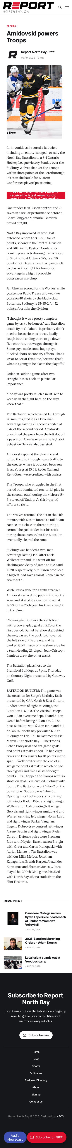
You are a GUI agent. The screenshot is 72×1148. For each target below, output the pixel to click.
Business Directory (36, 1080)
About (36, 1087)
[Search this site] (60, 7)
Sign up (35, 1094)
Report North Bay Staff (37, 52)
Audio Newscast (15, 1137)
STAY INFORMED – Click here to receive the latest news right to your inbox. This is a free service (34, 195)
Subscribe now (39, 1035)
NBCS (60, 1116)
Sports (11, 26)
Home (36, 1051)
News (36, 1059)
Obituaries (36, 1073)
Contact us (35, 1101)
